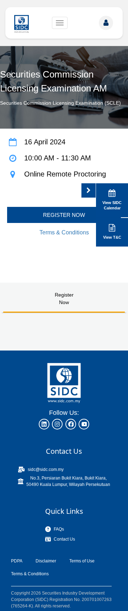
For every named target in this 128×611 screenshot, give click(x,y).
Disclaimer (46, 560)
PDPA (16, 560)
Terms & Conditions (64, 232)
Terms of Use (82, 560)
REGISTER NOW (64, 215)
